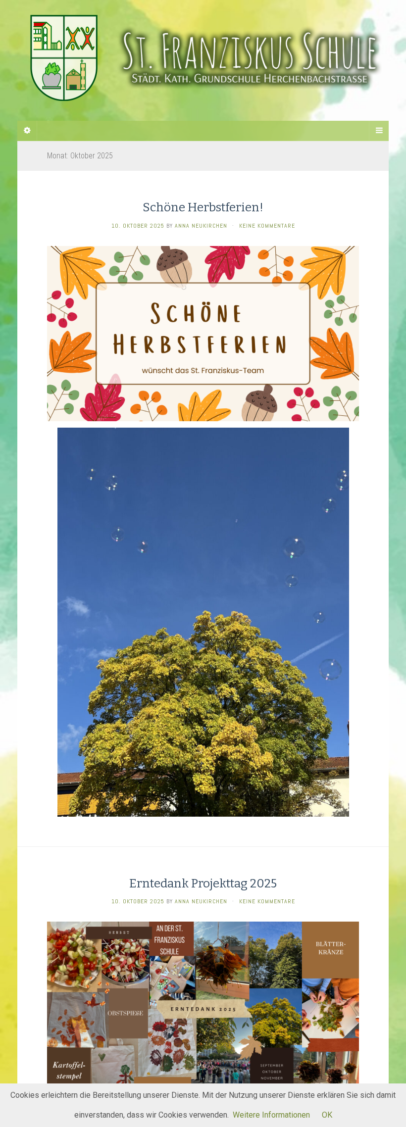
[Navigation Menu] (379, 131)
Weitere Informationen (271, 1115)
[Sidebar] (27, 131)
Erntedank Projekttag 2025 (203, 883)
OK (327, 1115)
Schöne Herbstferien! (203, 207)
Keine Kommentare (267, 226)
